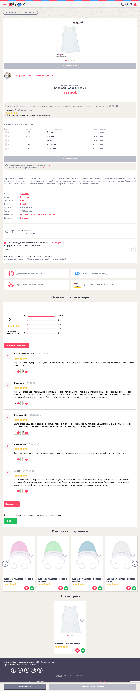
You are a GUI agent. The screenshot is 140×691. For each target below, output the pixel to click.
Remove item (128, 249)
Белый (23, 204)
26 (8, 140)
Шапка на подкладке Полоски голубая (86, 580)
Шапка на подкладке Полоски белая (120, 580)
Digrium (59, 676)
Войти (10, 521)
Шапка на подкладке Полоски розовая (18, 580)
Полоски (24, 218)
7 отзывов (10, 110)
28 (8, 132)
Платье (23, 200)
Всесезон (24, 197)
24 (8, 149)
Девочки (24, 193)
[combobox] (70, 249)
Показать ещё (11, 504)
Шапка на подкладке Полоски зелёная (52, 580)
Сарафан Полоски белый (67, 643)
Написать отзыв (16, 345)
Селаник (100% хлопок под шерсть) (37, 214)
